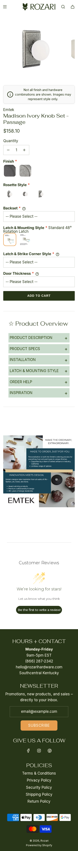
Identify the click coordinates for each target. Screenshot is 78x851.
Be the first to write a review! (39, 610)
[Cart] (72, 7)
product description (39, 338)
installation (39, 360)
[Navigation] (5, 7)
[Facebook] (28, 750)
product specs (39, 349)
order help (39, 382)
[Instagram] (39, 750)
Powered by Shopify (39, 845)
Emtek (8, 110)
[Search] (63, 7)
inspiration (39, 393)
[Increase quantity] (24, 150)
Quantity (10, 141)
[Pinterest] (49, 750)
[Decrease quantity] (8, 150)
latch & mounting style (39, 371)
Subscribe (39, 725)
